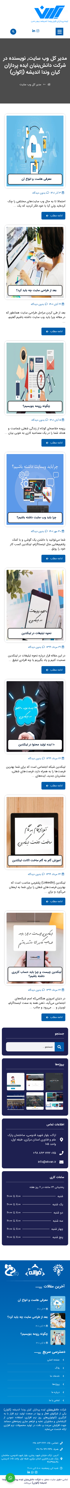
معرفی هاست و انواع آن (33, 1300)
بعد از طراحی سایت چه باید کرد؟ (27, 1317)
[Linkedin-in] (33, 30)
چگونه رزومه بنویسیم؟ (34, 1334)
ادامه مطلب (58, 116)
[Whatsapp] (32, 1472)
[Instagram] (37, 30)
